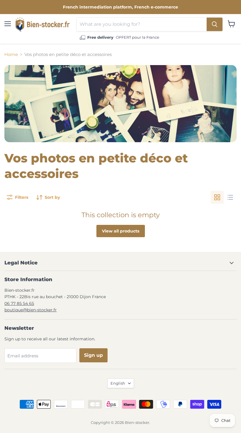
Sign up (93, 355)
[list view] (230, 197)
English (118, 383)
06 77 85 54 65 (19, 303)
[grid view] (217, 197)
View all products (120, 231)
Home (11, 54)
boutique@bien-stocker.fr (30, 310)
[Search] (214, 24)
